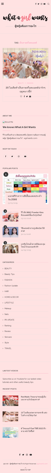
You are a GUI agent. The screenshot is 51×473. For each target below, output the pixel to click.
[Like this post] (21, 96)
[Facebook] (35, 4)
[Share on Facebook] (24, 96)
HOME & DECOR (12, 297)
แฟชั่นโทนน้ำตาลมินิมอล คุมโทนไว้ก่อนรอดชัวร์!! (33, 245)
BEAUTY (8, 269)
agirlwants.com (42, 464)
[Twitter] (38, 4)
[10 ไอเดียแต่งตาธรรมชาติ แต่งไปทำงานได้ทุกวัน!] (10, 416)
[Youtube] (44, 4)
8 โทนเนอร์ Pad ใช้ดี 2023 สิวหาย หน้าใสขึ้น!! (33, 429)
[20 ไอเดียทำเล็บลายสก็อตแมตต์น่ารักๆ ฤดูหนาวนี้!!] (25, 63)
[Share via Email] (30, 96)
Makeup (8, 308)
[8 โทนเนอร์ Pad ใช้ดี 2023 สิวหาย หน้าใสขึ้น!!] (10, 432)
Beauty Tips (10, 274)
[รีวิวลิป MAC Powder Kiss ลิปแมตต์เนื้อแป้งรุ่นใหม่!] (10, 216)
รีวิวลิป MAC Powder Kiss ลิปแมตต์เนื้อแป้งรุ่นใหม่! (32, 213)
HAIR (7, 291)
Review (8, 331)
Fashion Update (11, 286)
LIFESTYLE (9, 303)
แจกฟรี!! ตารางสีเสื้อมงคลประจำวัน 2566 (25, 198)
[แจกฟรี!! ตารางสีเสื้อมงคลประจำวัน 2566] (25, 189)
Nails (7, 314)
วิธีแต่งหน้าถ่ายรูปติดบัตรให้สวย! (33, 229)
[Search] (48, 4)
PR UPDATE (9, 320)
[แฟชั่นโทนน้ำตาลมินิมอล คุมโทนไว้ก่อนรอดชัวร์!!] (10, 248)
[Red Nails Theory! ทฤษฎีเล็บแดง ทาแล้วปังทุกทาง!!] (10, 401)
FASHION (8, 280)
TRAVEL (8, 348)
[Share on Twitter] (27, 96)
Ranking (8, 326)
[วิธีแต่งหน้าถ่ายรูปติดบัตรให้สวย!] (10, 232)
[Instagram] (41, 4)
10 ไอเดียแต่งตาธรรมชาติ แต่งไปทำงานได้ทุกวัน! (34, 414)
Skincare (8, 337)
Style (7, 343)
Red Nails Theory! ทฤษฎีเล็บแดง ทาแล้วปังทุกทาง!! (33, 398)
